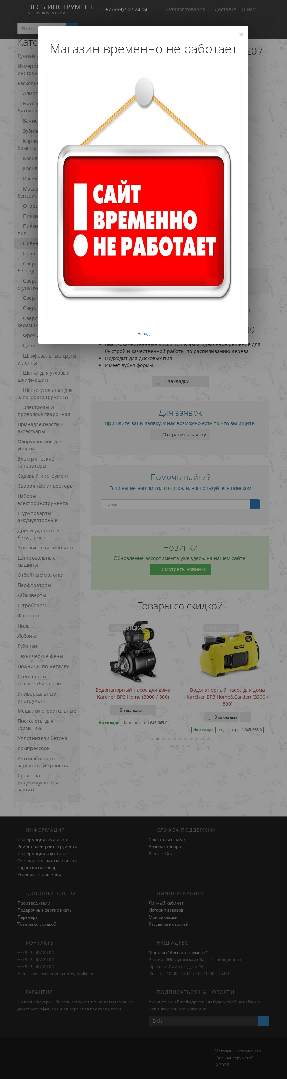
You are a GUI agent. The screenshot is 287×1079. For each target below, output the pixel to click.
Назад (143, 334)
